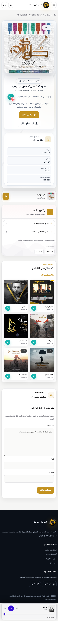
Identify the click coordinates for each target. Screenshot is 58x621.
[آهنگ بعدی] (16, 608)
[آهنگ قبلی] (5, 608)
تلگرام (48, 251)
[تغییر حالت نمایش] (4, 5)
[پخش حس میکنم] (33, 376)
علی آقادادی (50, 310)
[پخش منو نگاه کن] (7, 342)
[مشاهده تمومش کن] (7, 308)
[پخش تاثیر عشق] (33, 342)
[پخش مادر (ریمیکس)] (33, 308)
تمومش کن (23, 307)
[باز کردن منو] (54, 5)
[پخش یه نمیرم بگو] (7, 376)
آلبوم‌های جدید (51, 554)
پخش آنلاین (27, 115)
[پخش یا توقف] (11, 608)
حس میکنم (49, 374)
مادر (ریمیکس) (48, 307)
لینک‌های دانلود (27, 123)
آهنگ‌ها (47, 15)
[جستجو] (11, 5)
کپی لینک (39, 251)
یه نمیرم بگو (23, 374)
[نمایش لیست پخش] (51, 608)
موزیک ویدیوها (51, 558)
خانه (55, 15)
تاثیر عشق (49, 340)
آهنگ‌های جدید (51, 550)
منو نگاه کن (23, 340)
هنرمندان (53, 563)
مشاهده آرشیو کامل (47, 275)
